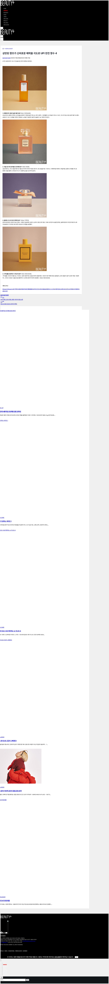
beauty (5, 289)
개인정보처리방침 (11, 950)
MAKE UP (5, 20)
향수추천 (5, 291)
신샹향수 (61, 289)
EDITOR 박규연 (7, 58)
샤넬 (42, 289)
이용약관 (5, 950)
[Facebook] (2, 933)
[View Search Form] (2, 28)
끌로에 (20, 289)
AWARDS (6, 10)
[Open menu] (2, 39)
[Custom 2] (8, 933)
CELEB (5, 14)
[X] (4, 933)
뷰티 (23, 289)
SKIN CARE (6, 18)
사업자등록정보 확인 (4, 942)
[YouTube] (6, 933)
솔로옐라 (46, 289)
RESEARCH (6, 12)
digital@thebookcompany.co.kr (29, 940)
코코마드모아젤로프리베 (70, 289)
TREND (5, 16)
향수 (78, 289)
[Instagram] (3, 933)
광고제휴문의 (25, 950)
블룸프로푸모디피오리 (35, 289)
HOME (5, 8)
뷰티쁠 (27, 289)
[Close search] (2, 977)
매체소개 (2, 950)
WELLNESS (6, 22)
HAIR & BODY (6, 24)
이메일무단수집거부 (18, 950)
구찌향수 (15, 289)
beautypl (10, 289)
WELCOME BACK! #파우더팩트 (9, 303)
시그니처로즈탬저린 (54, 289)
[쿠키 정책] (57, 957)
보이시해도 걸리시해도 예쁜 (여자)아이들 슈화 (12, 298)
